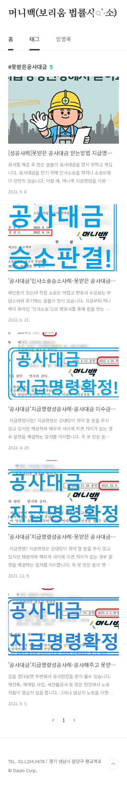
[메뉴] (114, 13)
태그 (34, 39)
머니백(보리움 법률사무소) (62, 13)
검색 (98, 13)
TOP (113, 764)
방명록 (63, 39)
